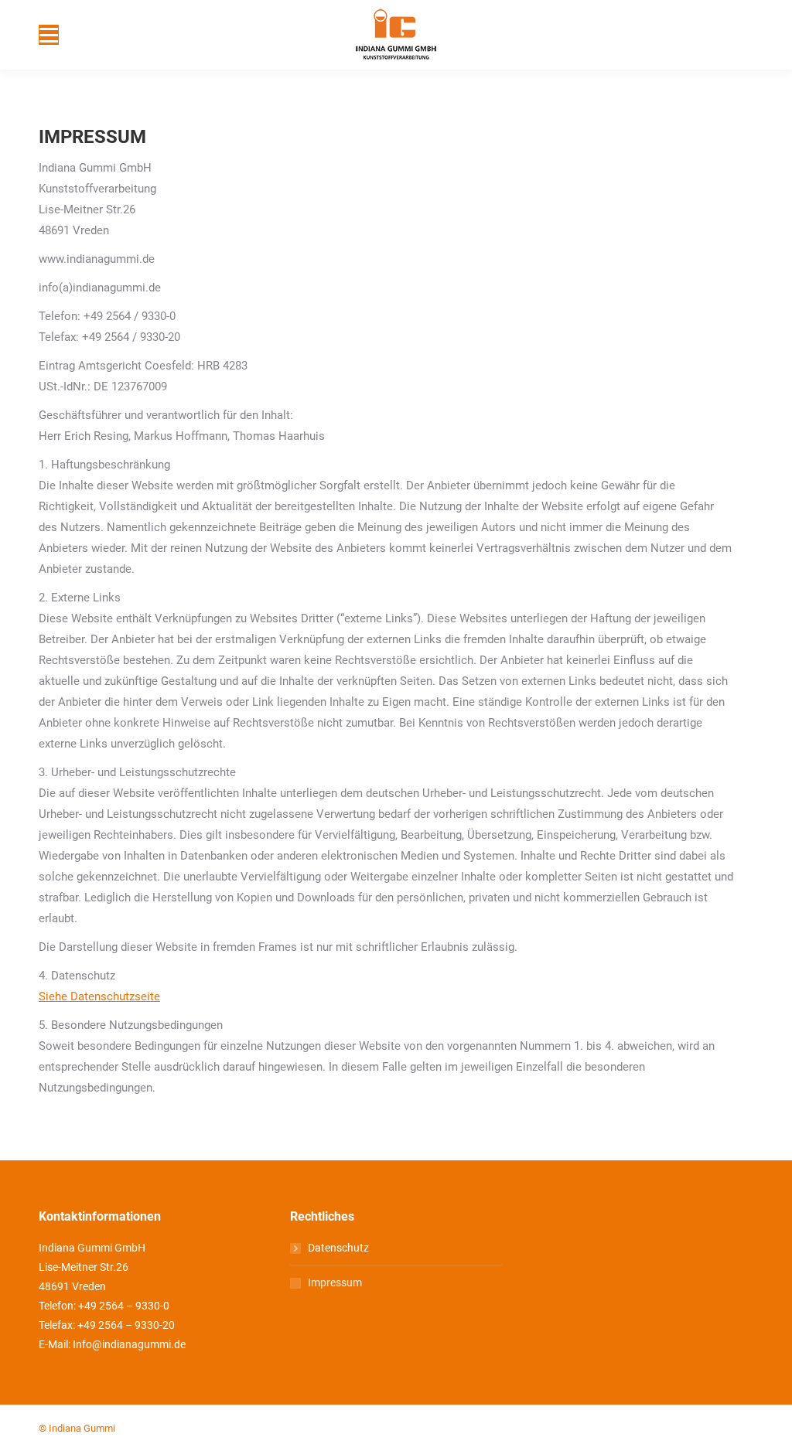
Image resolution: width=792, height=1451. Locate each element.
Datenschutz (338, 1248)
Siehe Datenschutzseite (99, 996)
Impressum (335, 1282)
